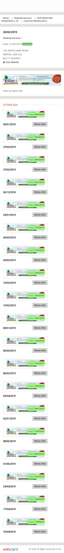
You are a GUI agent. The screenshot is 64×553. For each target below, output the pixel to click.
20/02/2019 (10, 32)
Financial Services (12, 37)
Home (6, 17)
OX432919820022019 (35, 20)
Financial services (23, 17)
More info (40, 124)
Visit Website (12, 62)
